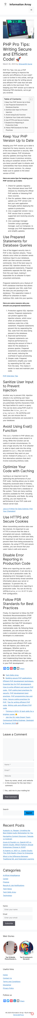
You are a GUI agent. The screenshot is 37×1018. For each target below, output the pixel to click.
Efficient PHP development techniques (18, 681)
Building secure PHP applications (19, 678)
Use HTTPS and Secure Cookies (17, 120)
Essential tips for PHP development (17, 684)
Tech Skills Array (12, 675)
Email (5, 914)
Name (5, 906)
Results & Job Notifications (13, 885)
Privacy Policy (8, 988)
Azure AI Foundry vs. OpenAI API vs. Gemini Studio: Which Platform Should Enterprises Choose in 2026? (18, 844)
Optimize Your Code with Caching (18, 117)
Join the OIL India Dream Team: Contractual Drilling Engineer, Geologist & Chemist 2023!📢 (18, 720)
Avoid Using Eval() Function (16, 115)
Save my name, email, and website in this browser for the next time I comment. (19, 783)
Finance (6, 882)
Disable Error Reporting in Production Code (15, 124)
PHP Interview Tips (10, 376)
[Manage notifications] (32, 1013)
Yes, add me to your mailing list (17, 791)
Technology (7, 895)
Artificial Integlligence (11, 875)
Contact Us (7, 978)
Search (5, 809)
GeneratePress (18, 1015)
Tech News (7, 889)
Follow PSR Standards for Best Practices (17, 129)
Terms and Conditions (11, 982)
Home (5, 975)
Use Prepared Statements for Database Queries (16, 106)
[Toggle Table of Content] (30, 99)
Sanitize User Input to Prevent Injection (16, 111)
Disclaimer (7, 985)
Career (5, 879)
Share (22, 669)
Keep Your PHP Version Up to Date (17, 102)
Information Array (20, 4)
